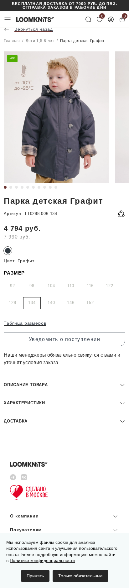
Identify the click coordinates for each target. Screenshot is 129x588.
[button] (64, 385)
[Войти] (111, 19)
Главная (12, 41)
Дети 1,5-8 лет (40, 41)
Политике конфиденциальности (42, 560)
